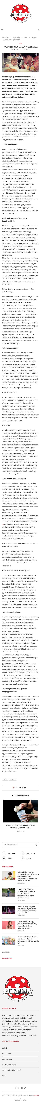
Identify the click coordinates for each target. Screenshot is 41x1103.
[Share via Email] (25, 788)
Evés (25, 37)
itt (3, 524)
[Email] (22, 1088)
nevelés (12, 779)
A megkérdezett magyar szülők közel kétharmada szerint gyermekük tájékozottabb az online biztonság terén (26, 893)
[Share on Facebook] (17, 788)
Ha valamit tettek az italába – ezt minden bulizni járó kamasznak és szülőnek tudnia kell (28, 940)
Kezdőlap (5, 37)
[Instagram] (18, 1088)
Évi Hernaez (15, 49)
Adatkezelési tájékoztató (11, 1070)
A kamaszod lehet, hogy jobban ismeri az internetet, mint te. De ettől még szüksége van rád (27, 925)
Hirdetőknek (6, 1053)
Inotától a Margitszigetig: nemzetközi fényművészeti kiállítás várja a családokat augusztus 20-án (26, 910)
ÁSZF (4, 1075)
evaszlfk (36, 1095)
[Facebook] (15, 1088)
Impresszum (7, 1059)
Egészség (16, 37)
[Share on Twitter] (20, 788)
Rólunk (4, 1048)
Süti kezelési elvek (9, 1064)
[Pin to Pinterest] (22, 788)
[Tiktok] (25, 1088)
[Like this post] (15, 788)
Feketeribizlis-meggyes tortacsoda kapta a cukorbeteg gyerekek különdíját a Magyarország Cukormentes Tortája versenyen (28, 876)
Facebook (5, 952)
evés (5, 779)
